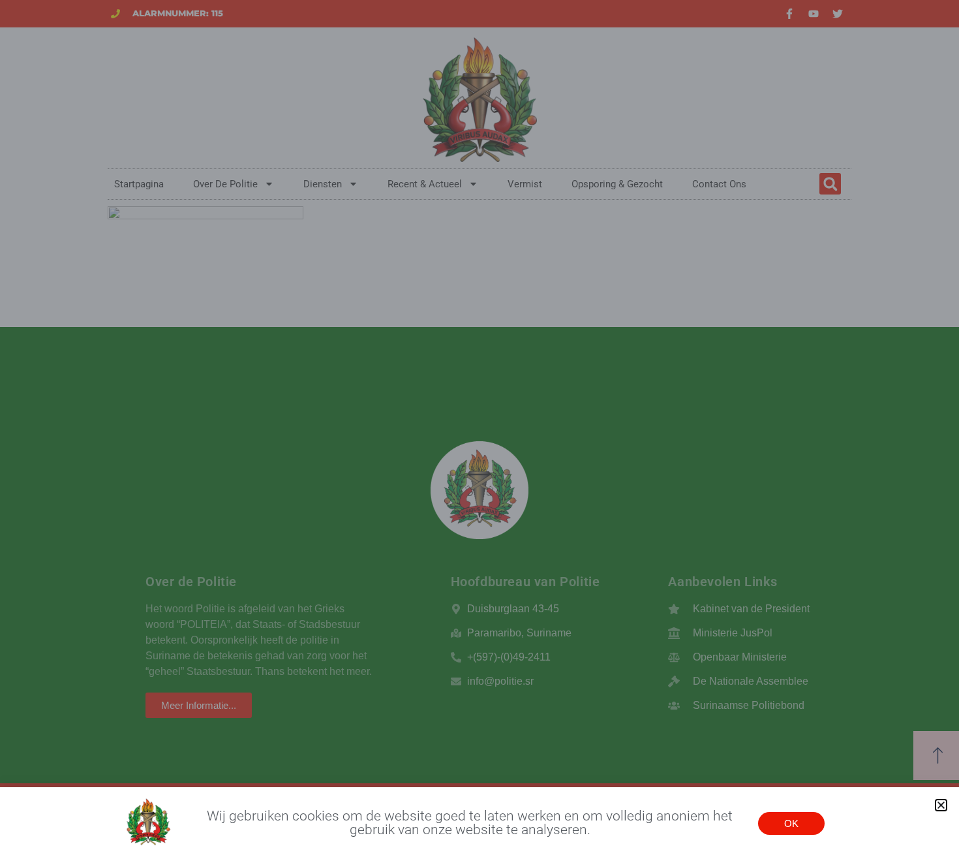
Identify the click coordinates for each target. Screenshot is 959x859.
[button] (941, 805)
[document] (479, 429)
